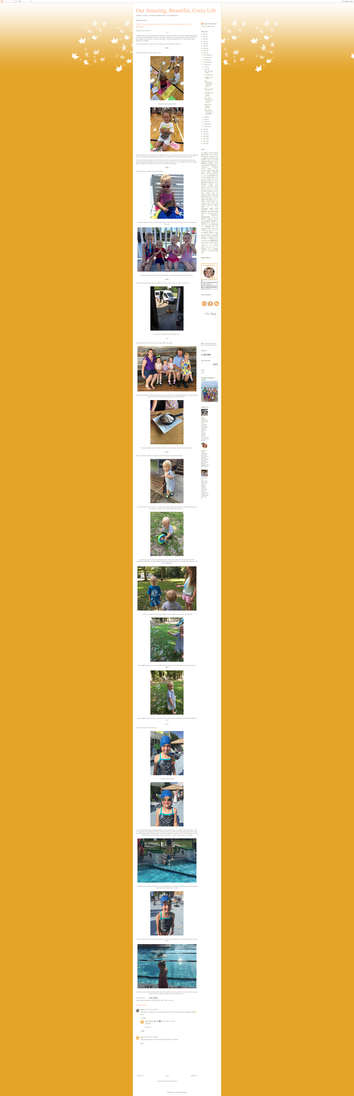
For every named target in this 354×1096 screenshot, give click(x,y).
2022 (204, 41)
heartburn (203, 186)
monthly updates (210, 201)
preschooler (215, 217)
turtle (211, 243)
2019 (204, 48)
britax (216, 163)
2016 (204, 129)
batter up (212, 161)
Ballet (207, 161)
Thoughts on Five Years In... (208, 78)
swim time (170, 1000)
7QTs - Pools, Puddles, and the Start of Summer (208, 100)
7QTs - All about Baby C (208, 71)
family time (210, 177)
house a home (210, 187)
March (206, 121)
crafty (209, 170)
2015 (204, 131)
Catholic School (210, 165)
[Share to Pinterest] (157, 998)
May (206, 117)
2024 (204, 36)
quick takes (210, 221)
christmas (215, 167)
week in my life (206, 247)
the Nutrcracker (205, 234)
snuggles (203, 228)
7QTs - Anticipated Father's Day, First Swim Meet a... (208, 83)
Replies (144, 1018)
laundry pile (205, 196)
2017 (204, 53)
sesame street (207, 224)
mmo (202, 201)
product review (206, 219)
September (208, 62)
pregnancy (214, 215)
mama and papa (206, 200)
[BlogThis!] (151, 998)
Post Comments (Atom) (170, 1081)
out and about (212, 206)
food (209, 179)
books (211, 163)
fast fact (205, 179)
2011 (204, 141)
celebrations (204, 167)
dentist (207, 173)
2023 (204, 39)
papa (166, 1000)
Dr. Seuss (203, 175)
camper (203, 165)
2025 (204, 34)
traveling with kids (213, 242)
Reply (141, 1014)
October (207, 59)
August (207, 64)
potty (202, 215)
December (207, 55)
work (216, 250)
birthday (203, 163)
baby (209, 158)
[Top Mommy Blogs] (209, 345)
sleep (202, 226)
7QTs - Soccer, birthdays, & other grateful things (204, 419)
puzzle (203, 221)
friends (203, 181)
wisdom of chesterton (207, 250)
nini (213, 203)
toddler (216, 238)
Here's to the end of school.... (208, 89)
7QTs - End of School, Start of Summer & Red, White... (208, 112)
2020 (204, 46)
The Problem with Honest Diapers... (208, 94)
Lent (211, 196)
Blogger (185, 1092)
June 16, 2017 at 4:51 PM (150, 1037)
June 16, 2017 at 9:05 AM (151, 1009)
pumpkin (216, 219)
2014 (204, 134)
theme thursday (212, 236)
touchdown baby (205, 240)
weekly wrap (215, 247)
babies (142, 1000)
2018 (204, 50)
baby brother (147, 1000)
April (206, 119)
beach (216, 161)
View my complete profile (208, 26)
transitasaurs (204, 242)
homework (210, 186)
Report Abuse (205, 257)
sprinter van (215, 228)
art (202, 158)
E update (212, 175)
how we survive (212, 189)
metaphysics (215, 199)
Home (167, 1075)
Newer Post (140, 1075)
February (207, 124)
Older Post (194, 1075)
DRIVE (207, 175)
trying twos (204, 244)
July (206, 66)
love (210, 198)
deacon (203, 174)
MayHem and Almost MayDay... (207, 106)
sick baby (215, 224)
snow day (215, 226)
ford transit (215, 179)
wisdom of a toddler (209, 249)
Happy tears (213, 184)
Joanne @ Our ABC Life (151, 1021)
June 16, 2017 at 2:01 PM (168, 1021)
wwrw (202, 252)
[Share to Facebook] (155, 998)
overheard (211, 211)
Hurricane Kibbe (206, 191)
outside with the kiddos (158, 1000)
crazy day (214, 170)
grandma (204, 182)
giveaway (208, 181)
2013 (204, 136)
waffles (216, 245)
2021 (204, 43)
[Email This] (150, 998)
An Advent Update (204, 451)
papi (202, 213)
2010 (204, 143)
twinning (216, 243)
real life (208, 223)
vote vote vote (210, 245)
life (214, 196)
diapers (211, 174)
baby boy (210, 160)
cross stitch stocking (209, 172)
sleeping (207, 226)
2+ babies (204, 153)
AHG (210, 154)
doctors (216, 174)
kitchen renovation (212, 194)
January (207, 126)
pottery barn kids (213, 213)
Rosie (142, 1009)
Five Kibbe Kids (208, 75)
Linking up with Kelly (141, 30)
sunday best (210, 230)
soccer (209, 228)
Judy (141, 1037)
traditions (214, 240)
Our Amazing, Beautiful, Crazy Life (176, 10)
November (207, 57)
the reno (212, 234)
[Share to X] (153, 998)
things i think (207, 238)
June (206, 69)
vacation (203, 245)
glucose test (215, 181)
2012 (204, 138)
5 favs (211, 153)
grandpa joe (211, 182)
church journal (206, 168)
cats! (217, 165)
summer (203, 230)
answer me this (213, 156)
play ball (207, 213)
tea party (216, 232)
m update (215, 198)
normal (216, 203)
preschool (205, 217)
